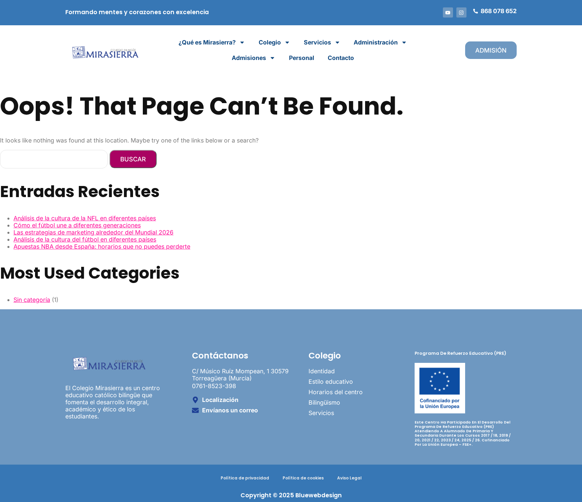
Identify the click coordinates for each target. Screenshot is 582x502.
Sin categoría (31, 299)
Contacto (341, 57)
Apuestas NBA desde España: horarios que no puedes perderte (101, 246)
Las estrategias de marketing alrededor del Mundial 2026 (93, 232)
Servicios (317, 42)
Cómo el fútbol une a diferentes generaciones (77, 225)
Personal (301, 57)
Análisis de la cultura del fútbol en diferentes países (84, 239)
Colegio (270, 42)
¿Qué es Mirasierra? (207, 42)
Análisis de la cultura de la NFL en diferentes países (84, 218)
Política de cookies (303, 478)
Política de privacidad (245, 478)
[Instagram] (461, 12)
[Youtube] (448, 12)
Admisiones (249, 57)
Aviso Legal (349, 478)
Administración (376, 42)
